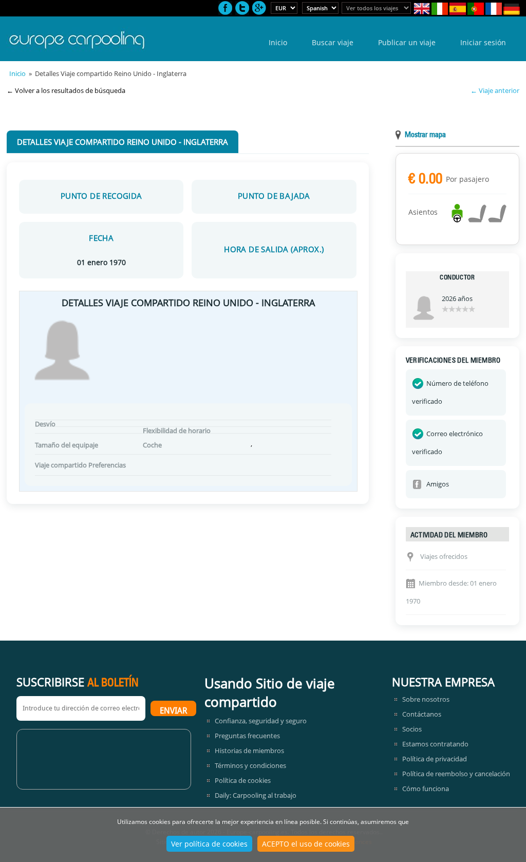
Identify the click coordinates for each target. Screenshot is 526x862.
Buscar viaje (332, 42)
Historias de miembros (249, 750)
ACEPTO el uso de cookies (306, 844)
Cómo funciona (425, 788)
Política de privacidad (434, 758)
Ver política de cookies (209, 844)
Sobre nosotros (425, 699)
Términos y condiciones (250, 765)
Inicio (278, 42)
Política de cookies (243, 780)
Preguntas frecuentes (247, 735)
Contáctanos (421, 714)
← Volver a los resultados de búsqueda (66, 90)
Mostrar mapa (425, 135)
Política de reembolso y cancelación (456, 773)
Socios (412, 729)
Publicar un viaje (407, 42)
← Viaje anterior (495, 90)
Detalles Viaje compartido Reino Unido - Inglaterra (122, 142)
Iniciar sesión (483, 42)
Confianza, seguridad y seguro (261, 720)
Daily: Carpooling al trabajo (255, 795)
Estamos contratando (435, 743)
